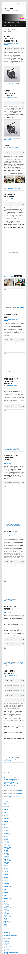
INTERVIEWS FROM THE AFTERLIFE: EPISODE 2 (11, 381)
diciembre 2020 (7, 873)
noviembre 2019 (7, 886)
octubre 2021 (6, 862)
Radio (5, 25)
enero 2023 (6, 844)
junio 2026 (6, 801)
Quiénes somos (18, 25)
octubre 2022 (6, 848)
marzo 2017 (6, 897)
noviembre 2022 (7, 847)
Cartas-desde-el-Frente (8, 276)
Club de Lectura (12, 187)
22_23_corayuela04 (8, 188)
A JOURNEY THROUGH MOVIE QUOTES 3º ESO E (10, 38)
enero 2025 (6, 818)
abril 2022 (6, 853)
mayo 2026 (6, 803)
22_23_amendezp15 (8, 525)
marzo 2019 (6, 891)
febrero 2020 (6, 883)
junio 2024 (6, 824)
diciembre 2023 (7, 833)
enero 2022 (6, 857)
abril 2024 (6, 827)
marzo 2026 (6, 806)
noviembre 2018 (7, 894)
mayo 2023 (6, 838)
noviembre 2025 (7, 811)
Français (6, 940)
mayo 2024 (6, 826)
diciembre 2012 (7, 921)
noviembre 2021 (7, 860)
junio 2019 (6, 888)
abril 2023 (6, 839)
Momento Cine (7, 943)
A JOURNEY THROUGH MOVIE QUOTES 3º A (10, 93)
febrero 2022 (6, 856)
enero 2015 (6, 912)
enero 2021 (6, 871)
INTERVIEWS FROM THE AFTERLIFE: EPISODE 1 (11, 457)
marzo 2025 (6, 815)
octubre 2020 (6, 876)
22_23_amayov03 (20, 307)
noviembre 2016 (7, 898)
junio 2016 (6, 901)
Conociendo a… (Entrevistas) (10, 935)
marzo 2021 (6, 868)
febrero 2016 (6, 906)
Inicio (5, 22)
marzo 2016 (6, 904)
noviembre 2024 (7, 821)
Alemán (5, 931)
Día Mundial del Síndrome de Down (12, 783)
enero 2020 (6, 885)
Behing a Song (7, 932)
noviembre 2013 (7, 916)
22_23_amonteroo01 (8, 759)
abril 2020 (6, 880)
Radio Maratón (7, 949)
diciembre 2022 (7, 845)
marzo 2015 (6, 910)
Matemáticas (6, 941)
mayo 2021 (6, 865)
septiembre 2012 (7, 922)
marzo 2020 (6, 882)
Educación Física (7, 937)
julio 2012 (6, 924)
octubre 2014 (6, 913)
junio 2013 (6, 918)
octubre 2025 (6, 812)
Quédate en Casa (7, 946)
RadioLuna (8, 8)
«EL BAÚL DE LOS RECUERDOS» (11, 779)
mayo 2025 (6, 814)
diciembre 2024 (7, 820)
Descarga (18, 276)
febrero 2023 (6, 842)
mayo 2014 (6, 915)
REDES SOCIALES (10, 531)
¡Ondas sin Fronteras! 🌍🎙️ (10, 777)
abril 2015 (6, 909)
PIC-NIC (6, 145)
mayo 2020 (6, 879)
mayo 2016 (6, 903)
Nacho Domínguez (7, 387)
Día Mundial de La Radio (9, 785)
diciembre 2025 (7, 809)
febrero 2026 (6, 808)
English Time (11, 83)
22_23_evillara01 (7, 449)
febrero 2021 (6, 870)
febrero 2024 (6, 830)
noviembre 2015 (7, 907)
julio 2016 (6, 900)
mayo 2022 (6, 851)
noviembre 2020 (7, 874)
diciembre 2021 (7, 859)
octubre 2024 (6, 823)
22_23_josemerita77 (8, 85)
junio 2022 (6, 850)
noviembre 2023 (7, 835)
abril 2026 (6, 805)
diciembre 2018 (7, 892)
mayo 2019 (6, 889)
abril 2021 (6, 867)
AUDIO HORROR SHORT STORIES (10, 672)
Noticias (5, 944)
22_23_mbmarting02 (17, 373)
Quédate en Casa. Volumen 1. (14, 796)
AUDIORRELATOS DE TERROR (10, 608)
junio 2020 (6, 877)
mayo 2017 (6, 895)
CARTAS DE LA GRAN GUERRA (9, 195)
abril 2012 (6, 925)
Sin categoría (7, 950)
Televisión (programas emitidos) (14, 22)
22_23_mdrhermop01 (8, 665)
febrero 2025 (6, 817)
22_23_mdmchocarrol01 (18, 663)
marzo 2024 (6, 829)
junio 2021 (6, 863)
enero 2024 (6, 832)
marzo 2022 (6, 854)
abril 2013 (6, 919)
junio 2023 (6, 836)
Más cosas (11, 25)
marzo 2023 (6, 841)
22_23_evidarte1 (20, 662)
